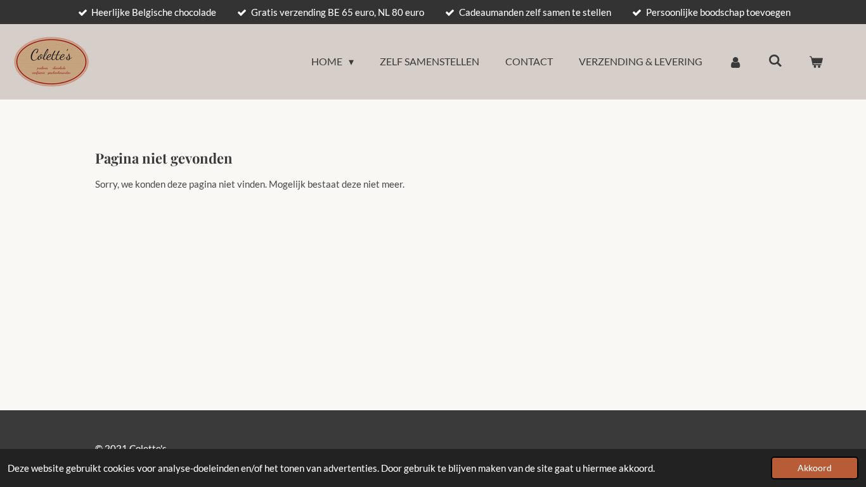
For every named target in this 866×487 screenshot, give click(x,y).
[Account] (735, 61)
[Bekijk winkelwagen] (816, 61)
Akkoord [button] (815, 468)
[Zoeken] (775, 60)
